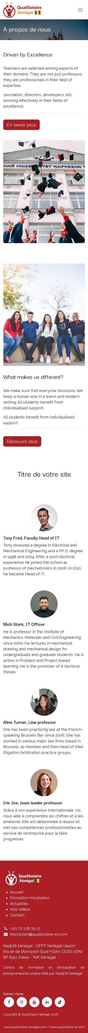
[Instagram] (22, 1002)
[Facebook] (9, 1002)
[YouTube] (34, 1002)
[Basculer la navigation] (80, 9)
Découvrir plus (22, 441)
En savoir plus (21, 124)
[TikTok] (60, 1002)
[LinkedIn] (47, 1002)
